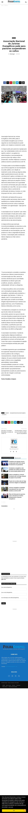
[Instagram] (14, 451)
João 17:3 (3, 579)
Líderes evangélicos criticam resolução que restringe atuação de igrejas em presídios (17, 476)
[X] (7, 82)
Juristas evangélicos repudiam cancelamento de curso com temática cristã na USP (17, 489)
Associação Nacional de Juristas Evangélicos (17, 412)
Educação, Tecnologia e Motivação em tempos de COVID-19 (7, 432)
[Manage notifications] (25, 810)
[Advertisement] (14, 22)
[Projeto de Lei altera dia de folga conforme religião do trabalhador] (4, 482)
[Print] (23, 82)
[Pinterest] (11, 82)
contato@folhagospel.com (11, 666)
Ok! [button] (14, 810)
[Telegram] (17, 82)
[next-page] (4, 502)
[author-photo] (14, 445)
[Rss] (19, 676)
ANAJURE (7, 412)
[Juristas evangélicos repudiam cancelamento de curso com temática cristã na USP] (4, 489)
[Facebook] (4, 82)
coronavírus (4, 414)
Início (2, 5)
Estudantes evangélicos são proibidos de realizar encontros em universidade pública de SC (17, 469)
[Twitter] (15, 676)
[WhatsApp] (14, 82)
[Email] (20, 82)
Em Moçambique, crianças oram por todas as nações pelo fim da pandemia (21, 432)
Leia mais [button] (10, 807)
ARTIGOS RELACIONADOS (7, 458)
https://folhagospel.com (14, 448)
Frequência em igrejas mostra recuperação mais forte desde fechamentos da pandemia (17, 463)
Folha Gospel (12, 53)
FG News (6, 5)
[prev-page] (2, 502)
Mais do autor (18, 458)
